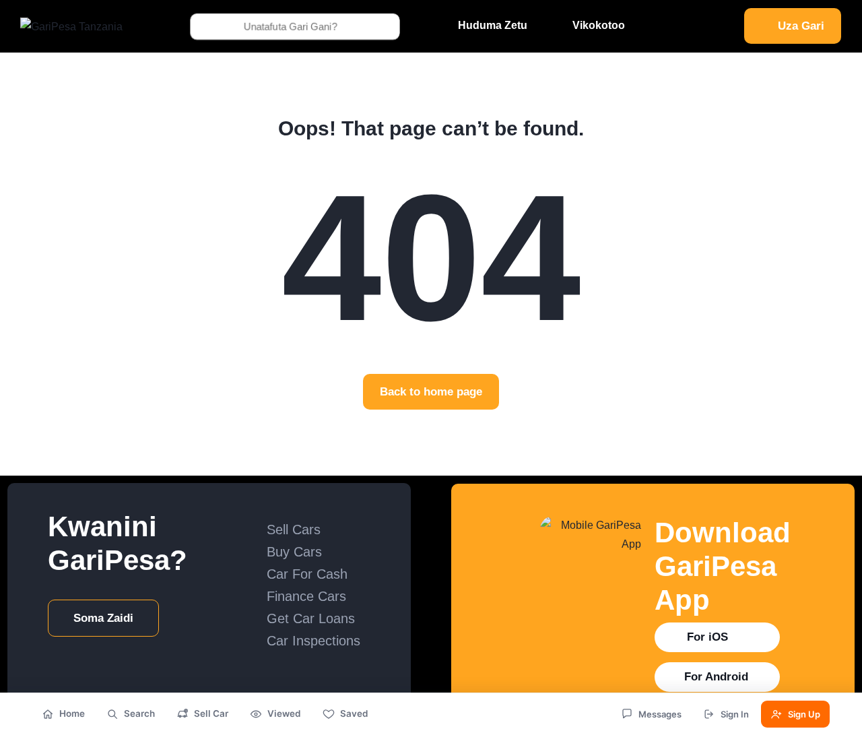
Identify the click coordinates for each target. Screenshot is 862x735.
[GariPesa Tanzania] (71, 26)
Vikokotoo (598, 25)
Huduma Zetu (492, 25)
